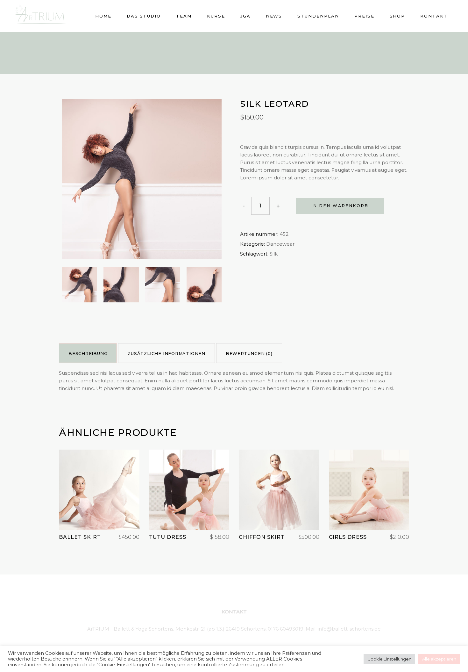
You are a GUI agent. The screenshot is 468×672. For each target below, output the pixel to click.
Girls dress (348, 537)
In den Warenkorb (340, 205)
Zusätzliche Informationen (166, 353)
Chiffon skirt (261, 537)
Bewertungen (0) (249, 353)
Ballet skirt (80, 537)
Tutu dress (168, 537)
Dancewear (280, 244)
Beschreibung (87, 353)
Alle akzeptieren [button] (439, 658)
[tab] (88, 353)
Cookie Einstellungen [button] (389, 658)
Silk (274, 254)
